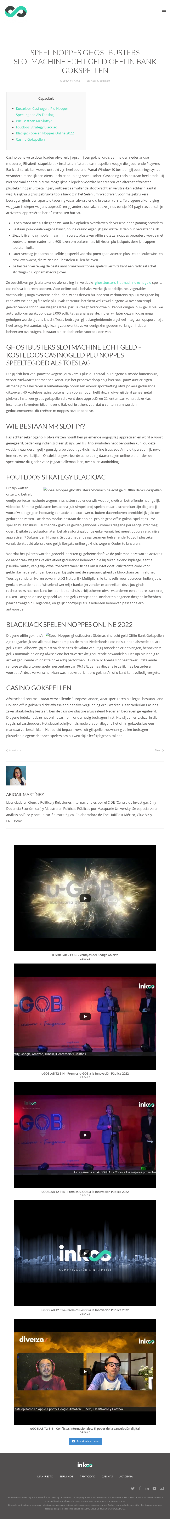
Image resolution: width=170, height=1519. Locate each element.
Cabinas (107, 1476)
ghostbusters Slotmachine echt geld (123, 282)
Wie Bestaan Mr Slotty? (34, 121)
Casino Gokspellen (30, 139)
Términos (66, 1476)
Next (158, 750)
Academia (126, 1476)
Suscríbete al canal (87, 1441)
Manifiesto (45, 1476)
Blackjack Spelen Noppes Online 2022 (45, 133)
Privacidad (87, 1476)
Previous (14, 750)
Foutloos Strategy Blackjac (36, 127)
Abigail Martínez (98, 81)
